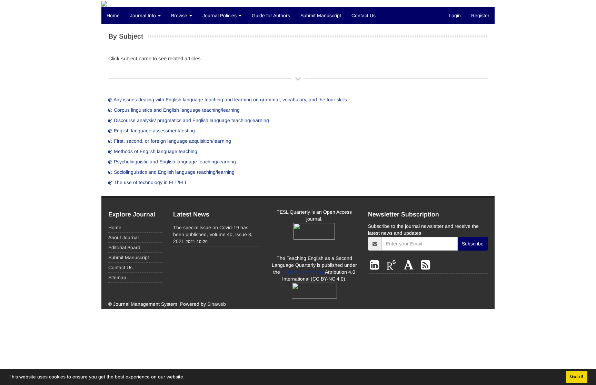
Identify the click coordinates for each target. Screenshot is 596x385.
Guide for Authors (271, 15)
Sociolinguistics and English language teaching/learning (173, 172)
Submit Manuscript (320, 15)
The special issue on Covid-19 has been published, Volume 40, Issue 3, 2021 (212, 234)
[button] (187, 378)
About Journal (123, 237)
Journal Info (143, 15)
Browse (180, 15)
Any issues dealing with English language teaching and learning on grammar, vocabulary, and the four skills (229, 99)
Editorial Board (124, 247)
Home (113, 15)
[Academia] (410, 265)
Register (480, 15)
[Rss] (425, 265)
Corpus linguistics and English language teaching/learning (176, 110)
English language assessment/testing (153, 130)
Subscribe (473, 243)
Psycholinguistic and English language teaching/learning (174, 161)
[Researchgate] (392, 265)
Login (455, 15)
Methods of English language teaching (154, 151)
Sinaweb (216, 304)
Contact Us (363, 15)
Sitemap (117, 277)
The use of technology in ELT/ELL (150, 182)
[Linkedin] (376, 265)
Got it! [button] (576, 376)
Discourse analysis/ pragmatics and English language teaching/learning (190, 120)
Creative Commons (303, 272)
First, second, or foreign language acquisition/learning (171, 141)
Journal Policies (220, 15)
